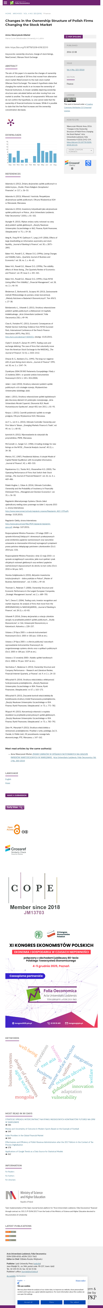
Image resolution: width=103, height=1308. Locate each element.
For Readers (9, 1172)
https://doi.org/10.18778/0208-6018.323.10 (29, 47)
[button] (21, 1280)
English (8, 779)
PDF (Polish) (74, 37)
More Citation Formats (76, 150)
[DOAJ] (13, 834)
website (37, 1264)
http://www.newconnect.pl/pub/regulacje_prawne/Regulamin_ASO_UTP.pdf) (36, 511)
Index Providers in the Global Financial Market (24, 1136)
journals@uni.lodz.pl (30, 1272)
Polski (7, 783)
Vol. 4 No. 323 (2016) (33, 13)
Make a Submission (17, 795)
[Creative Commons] (24, 834)
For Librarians (10, 1180)
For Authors (9, 1176)
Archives (17, 13)
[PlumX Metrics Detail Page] (11, 122)
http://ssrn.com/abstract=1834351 (19, 337)
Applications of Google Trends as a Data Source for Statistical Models (34, 1152)
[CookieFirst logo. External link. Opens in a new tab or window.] (18, 1283)
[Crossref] (15, 855)
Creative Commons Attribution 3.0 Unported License (78, 107)
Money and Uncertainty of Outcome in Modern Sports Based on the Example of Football (42, 1129)
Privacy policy (81, 1280)
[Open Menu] (5, 2)
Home (8, 13)
